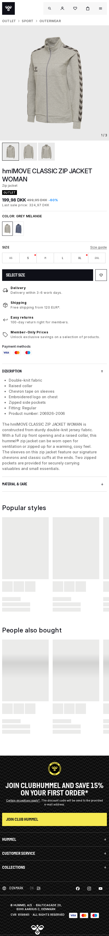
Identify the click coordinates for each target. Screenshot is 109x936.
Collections (13, 867)
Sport (27, 21)
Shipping (18, 303)
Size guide (98, 247)
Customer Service (18, 853)
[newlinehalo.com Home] (8, 8)
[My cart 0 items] (87, 8)
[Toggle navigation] (49, 8)
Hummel (9, 839)
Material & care (14, 484)
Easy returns (22, 317)
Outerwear (50, 21)
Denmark (16, 888)
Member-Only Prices (29, 332)
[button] (62, 8)
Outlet (9, 21)
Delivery (18, 288)
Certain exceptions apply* (23, 800)
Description (12, 371)
